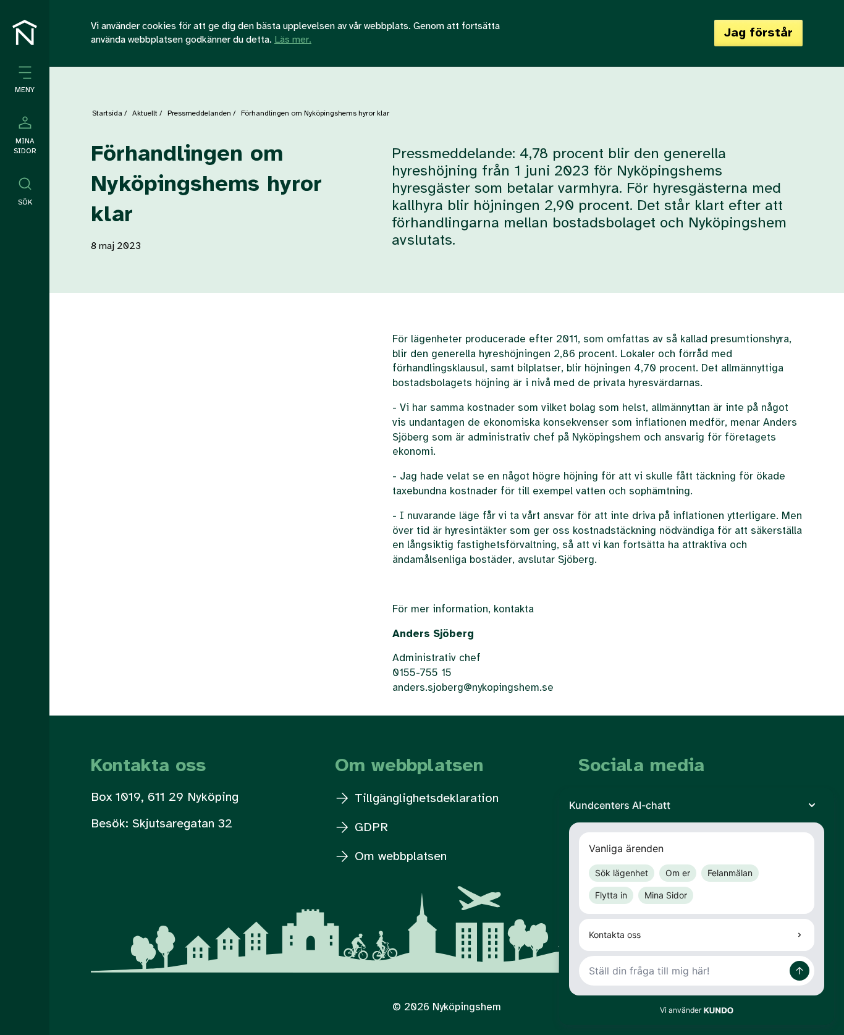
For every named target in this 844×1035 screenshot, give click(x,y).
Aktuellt (145, 113)
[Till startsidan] (24, 32)
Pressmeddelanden (199, 113)
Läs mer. (292, 40)
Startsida (107, 113)
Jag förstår (758, 33)
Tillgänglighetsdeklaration (425, 798)
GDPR (369, 827)
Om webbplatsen (399, 856)
